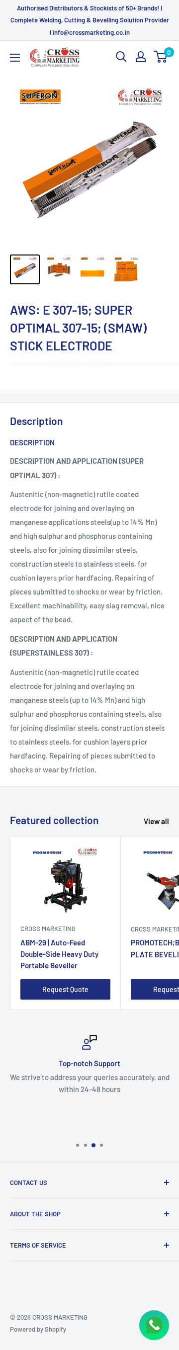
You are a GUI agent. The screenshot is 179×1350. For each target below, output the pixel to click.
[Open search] (121, 56)
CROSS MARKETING (48, 928)
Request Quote (65, 989)
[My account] (141, 56)
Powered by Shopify (38, 1329)
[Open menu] (15, 58)
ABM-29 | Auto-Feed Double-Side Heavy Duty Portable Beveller (59, 954)
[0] (161, 57)
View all (156, 821)
